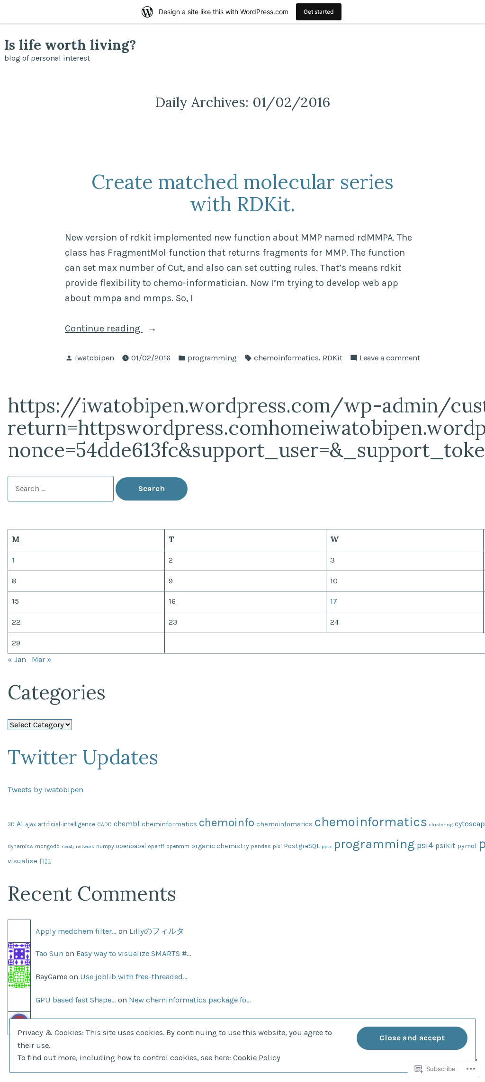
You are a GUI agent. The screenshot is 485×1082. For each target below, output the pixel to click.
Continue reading (104, 329)
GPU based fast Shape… (76, 999)
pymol (466, 846)
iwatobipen (94, 357)
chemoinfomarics (284, 824)
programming (212, 357)
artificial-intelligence (66, 824)
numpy (105, 846)
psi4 (425, 845)
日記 (45, 861)
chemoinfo (226, 822)
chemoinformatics (286, 357)
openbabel (131, 846)
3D (11, 824)
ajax (30, 824)
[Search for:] (62, 488)
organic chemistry (220, 846)
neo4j (68, 846)
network (85, 846)
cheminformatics (169, 824)
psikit (445, 845)
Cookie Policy (256, 1057)
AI (20, 824)
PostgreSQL (302, 846)
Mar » (42, 659)
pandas (261, 846)
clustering (441, 825)
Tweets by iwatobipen (45, 789)
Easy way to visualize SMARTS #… (133, 953)
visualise (22, 861)
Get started (319, 11)
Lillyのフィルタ (156, 931)
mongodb (47, 846)
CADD (104, 824)
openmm (177, 846)
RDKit (332, 357)
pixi (277, 846)
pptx (327, 846)
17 (333, 601)
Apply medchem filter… (76, 931)
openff (156, 846)
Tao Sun (49, 953)
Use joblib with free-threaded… (134, 976)
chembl (127, 824)
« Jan (17, 659)
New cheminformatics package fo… (190, 999)
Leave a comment (389, 359)
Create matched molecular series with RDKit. (242, 192)
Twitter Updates (83, 756)
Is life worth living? (70, 45)
